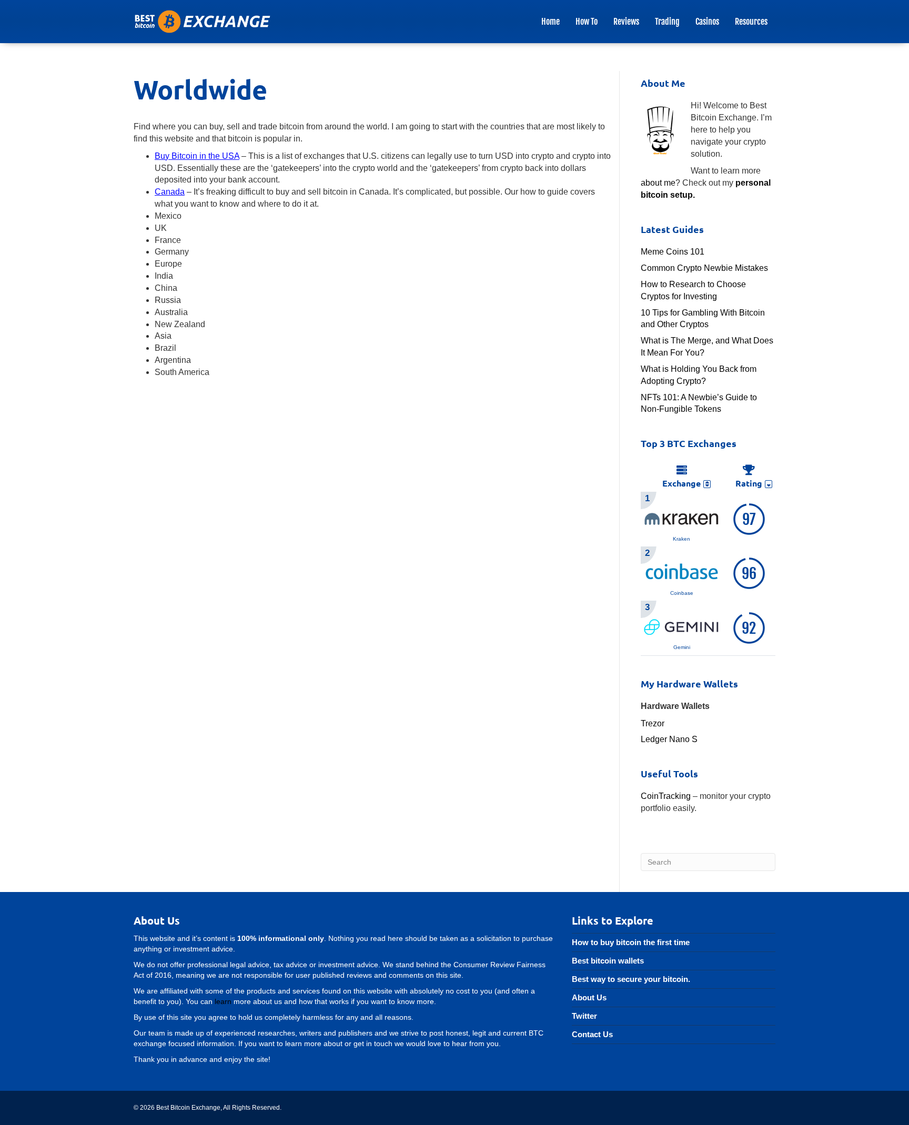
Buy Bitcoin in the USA (197, 155)
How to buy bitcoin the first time (631, 942)
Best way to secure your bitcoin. (631, 979)
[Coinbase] (682, 571)
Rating (748, 483)
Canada (170, 191)
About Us (589, 997)
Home (550, 21)
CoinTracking (666, 796)
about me (658, 182)
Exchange (681, 483)
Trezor (652, 723)
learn (223, 1001)
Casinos (707, 21)
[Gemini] (682, 626)
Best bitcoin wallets (608, 960)
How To (586, 21)
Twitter (584, 1015)
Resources (751, 21)
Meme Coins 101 (672, 251)
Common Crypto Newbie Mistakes (704, 267)
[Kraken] (682, 517)
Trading (667, 21)
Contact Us (592, 1034)
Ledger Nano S (669, 739)
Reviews (626, 21)
